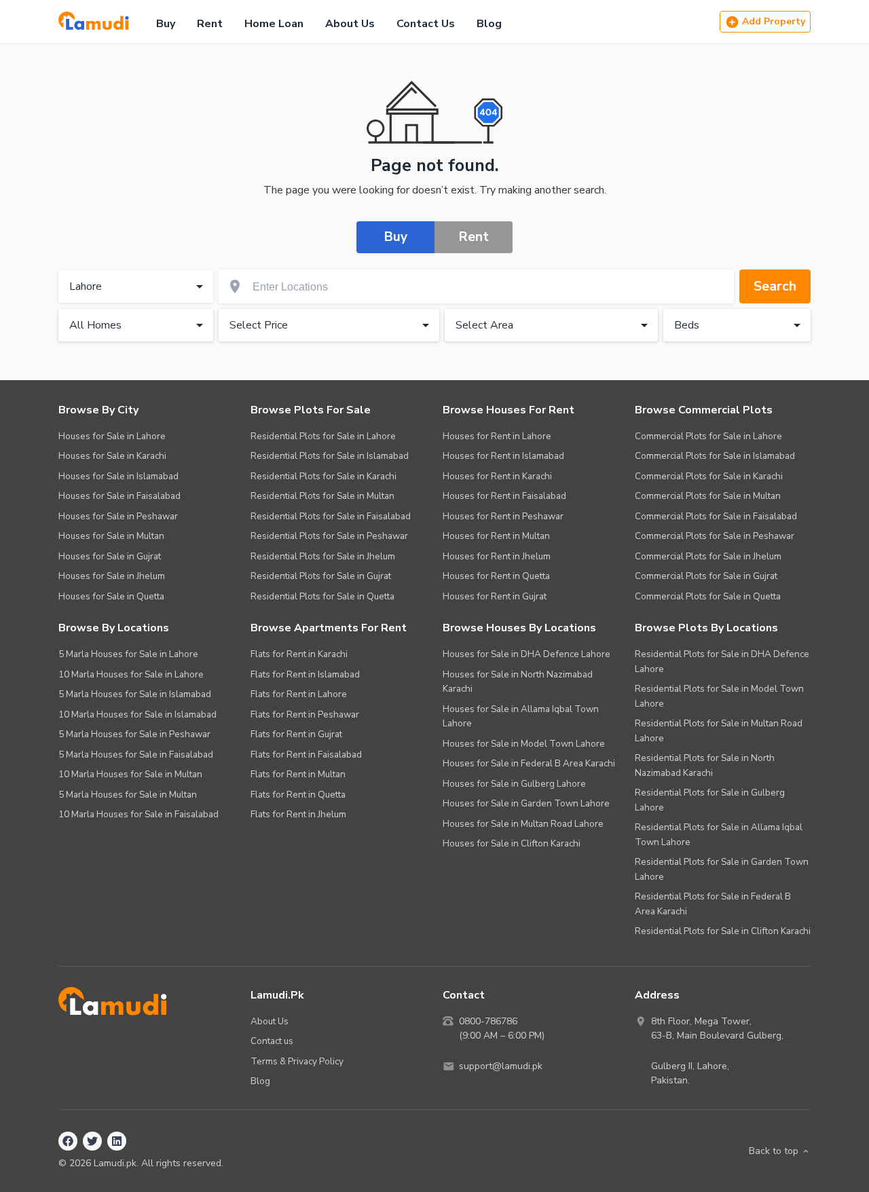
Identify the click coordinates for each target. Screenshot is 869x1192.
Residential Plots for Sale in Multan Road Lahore (718, 731)
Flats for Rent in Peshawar (305, 714)
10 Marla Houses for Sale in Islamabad (137, 714)
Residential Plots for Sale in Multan (322, 495)
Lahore (85, 286)
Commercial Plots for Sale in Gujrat (706, 576)
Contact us (272, 1041)
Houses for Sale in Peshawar (118, 516)
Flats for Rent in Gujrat (296, 734)
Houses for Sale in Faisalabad (119, 495)
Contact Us (425, 23)
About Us (350, 23)
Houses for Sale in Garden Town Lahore (526, 803)
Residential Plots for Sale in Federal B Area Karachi (713, 904)
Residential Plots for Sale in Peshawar (329, 535)
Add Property (773, 21)
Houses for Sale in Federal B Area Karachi (529, 763)
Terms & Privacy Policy (297, 1061)
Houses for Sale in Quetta (111, 596)
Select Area (484, 325)
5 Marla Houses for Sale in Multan (127, 794)
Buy (165, 23)
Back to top (773, 1150)
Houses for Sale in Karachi (112, 455)
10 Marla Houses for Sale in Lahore (131, 674)
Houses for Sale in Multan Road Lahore (523, 823)
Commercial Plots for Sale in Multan (708, 495)
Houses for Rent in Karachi (497, 476)
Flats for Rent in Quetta (298, 794)
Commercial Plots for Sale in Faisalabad (716, 516)
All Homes (95, 325)
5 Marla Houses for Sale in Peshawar (134, 734)
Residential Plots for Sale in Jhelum (323, 556)
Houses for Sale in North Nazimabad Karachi (518, 682)
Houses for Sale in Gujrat (109, 556)
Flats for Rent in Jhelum (298, 814)
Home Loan (273, 23)
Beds (686, 325)
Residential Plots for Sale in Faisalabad (331, 516)
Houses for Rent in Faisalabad (504, 495)
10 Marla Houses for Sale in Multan (130, 774)
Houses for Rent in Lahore (497, 436)
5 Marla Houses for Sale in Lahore (128, 654)
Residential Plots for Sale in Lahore (323, 436)
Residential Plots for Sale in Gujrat (321, 576)
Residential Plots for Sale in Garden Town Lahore (722, 869)
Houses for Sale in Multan (111, 535)
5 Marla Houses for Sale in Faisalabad (135, 754)
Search (775, 286)
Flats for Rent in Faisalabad (306, 754)
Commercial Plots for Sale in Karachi (709, 476)
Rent (210, 23)
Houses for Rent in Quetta (496, 576)
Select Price (258, 325)
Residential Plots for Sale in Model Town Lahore (719, 696)
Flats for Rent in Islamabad (305, 674)
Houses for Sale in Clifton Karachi (511, 843)
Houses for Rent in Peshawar (503, 516)
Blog (489, 23)
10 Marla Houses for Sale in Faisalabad (138, 814)
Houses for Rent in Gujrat (495, 596)
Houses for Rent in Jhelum (497, 556)
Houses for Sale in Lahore (112, 436)
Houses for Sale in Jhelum (111, 576)
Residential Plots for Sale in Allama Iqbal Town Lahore (718, 835)
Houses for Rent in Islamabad (503, 455)
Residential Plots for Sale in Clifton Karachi (723, 931)
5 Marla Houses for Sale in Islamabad (134, 694)
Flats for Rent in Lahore (299, 694)
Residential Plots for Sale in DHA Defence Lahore (722, 661)
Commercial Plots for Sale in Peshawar (714, 535)
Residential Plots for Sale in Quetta (322, 596)
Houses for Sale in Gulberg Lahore (514, 783)
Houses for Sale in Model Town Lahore (524, 743)
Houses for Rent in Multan (496, 535)
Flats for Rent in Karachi (299, 654)
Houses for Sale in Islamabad (118, 476)
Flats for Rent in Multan (298, 774)
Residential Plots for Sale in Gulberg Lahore (710, 800)
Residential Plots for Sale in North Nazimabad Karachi (705, 765)
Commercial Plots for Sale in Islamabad (715, 455)
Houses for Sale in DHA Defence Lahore (526, 654)
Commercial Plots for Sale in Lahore (708, 436)
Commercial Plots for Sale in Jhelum (708, 556)
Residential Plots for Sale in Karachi (323, 476)
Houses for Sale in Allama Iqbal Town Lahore (521, 716)
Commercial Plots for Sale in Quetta (708, 596)
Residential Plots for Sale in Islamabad (330, 455)
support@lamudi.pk (500, 1066)
